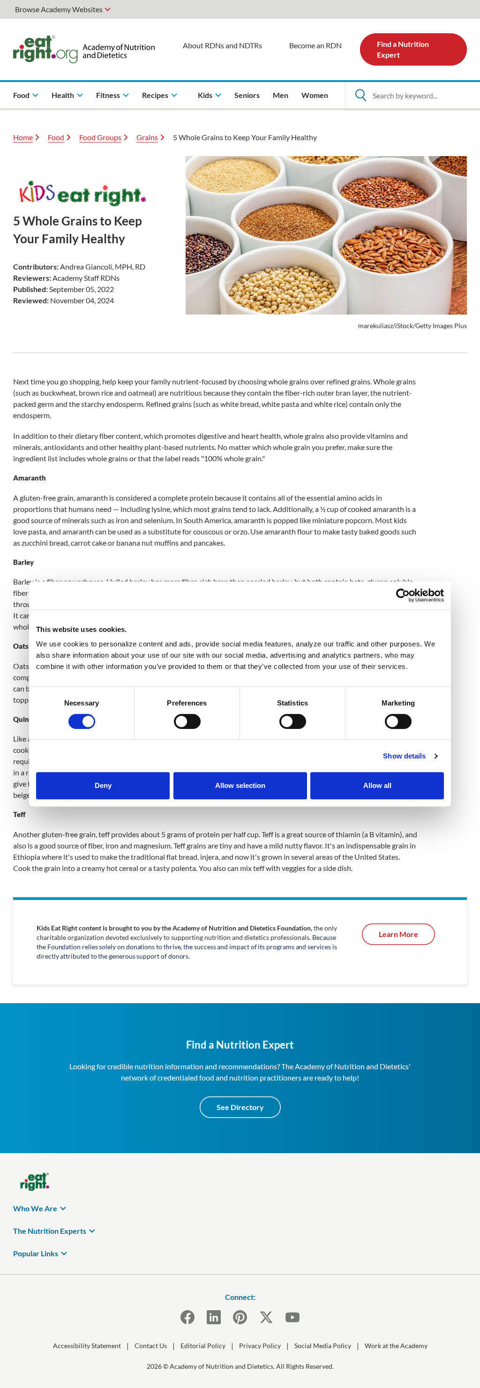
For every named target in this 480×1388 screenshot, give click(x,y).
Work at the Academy (396, 1346)
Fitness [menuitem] (108, 94)
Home (23, 137)
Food (56, 137)
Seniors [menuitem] (247, 94)
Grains (147, 137)
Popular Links (35, 1253)
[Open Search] (360, 95)
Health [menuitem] (63, 94)
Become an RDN (315, 45)
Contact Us (151, 1346)
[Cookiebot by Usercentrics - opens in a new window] (403, 595)
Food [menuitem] (21, 94)
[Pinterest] (240, 1317)
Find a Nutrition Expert (403, 49)
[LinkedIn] (213, 1317)
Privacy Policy (260, 1346)
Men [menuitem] (280, 94)
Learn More (398, 934)
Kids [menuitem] (205, 94)
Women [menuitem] (314, 94)
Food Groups (100, 137)
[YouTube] (292, 1317)
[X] (266, 1317)
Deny (103, 785)
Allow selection (240, 785)
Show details (404, 756)
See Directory (240, 1107)
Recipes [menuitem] (155, 94)
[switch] (187, 721)
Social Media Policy (322, 1346)
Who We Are (35, 1208)
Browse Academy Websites (59, 9)
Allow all (377, 785)
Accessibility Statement (87, 1346)
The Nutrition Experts (49, 1230)
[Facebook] (187, 1317)
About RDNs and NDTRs (222, 45)
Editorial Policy (202, 1346)
